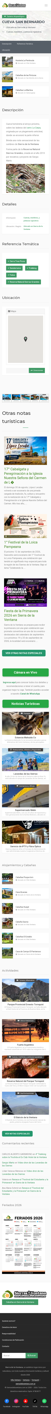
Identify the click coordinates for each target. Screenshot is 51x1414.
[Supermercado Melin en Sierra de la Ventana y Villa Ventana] (25, 800)
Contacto (5, 1346)
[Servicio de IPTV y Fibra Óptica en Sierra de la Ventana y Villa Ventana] (25, 837)
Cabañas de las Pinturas (26, 75)
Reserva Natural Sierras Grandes (24, 282)
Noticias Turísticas (25, 704)
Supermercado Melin (25, 810)
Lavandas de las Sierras (26, 774)
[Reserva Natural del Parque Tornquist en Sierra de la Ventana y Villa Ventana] (25, 1071)
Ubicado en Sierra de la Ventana (20, 27)
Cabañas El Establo (24, 937)
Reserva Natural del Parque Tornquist (25, 1081)
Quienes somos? (8, 1321)
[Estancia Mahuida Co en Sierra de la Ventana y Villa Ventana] (25, 728)
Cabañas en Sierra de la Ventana (20, 1302)
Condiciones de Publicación (13, 1340)
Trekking (33, 268)
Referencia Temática (25, 44)
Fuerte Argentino (25, 1045)
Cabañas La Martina (24, 90)
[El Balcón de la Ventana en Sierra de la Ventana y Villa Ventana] (25, 1108)
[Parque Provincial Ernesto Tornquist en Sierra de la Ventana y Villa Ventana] (25, 995)
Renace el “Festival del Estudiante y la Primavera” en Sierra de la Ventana (23, 1191)
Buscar (32, 1355)
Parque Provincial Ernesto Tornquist (26, 1004)
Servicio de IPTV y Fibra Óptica (25, 846)
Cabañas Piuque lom (24, 877)
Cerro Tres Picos (17, 261)
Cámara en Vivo (25, 672)
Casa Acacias (21, 892)
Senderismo (15, 268)
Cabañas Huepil (22, 907)
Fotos (12, 275)
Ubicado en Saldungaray (26, 93)
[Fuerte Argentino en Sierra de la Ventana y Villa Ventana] (25, 1035)
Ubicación (6, 50)
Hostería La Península (25, 60)
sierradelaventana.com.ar (25, 1384)
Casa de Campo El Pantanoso (28, 951)
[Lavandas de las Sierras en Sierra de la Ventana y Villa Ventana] (25, 764)
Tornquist (35, 1380)
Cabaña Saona (22, 922)
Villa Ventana (16, 1380)
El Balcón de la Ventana (25, 1117)
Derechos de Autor (9, 1327)
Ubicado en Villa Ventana (26, 63)
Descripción (7, 44)
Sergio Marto (8, 1162)
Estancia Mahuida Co (25, 737)
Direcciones (38, 370)
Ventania (26, 1380)
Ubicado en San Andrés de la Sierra (30, 78)
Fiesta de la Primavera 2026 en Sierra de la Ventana (21, 615)
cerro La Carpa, (34, 127)
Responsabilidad (9, 1334)
